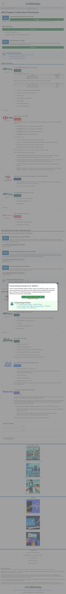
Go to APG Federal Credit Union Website (33, 297)
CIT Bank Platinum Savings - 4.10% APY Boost (30, 304)
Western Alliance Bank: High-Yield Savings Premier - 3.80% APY (34, 306)
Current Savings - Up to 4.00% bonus (27, 308)
